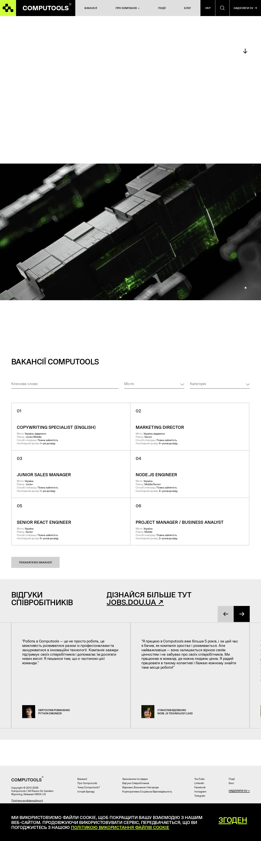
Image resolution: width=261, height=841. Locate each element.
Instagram (201, 791)
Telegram (201, 795)
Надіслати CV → (239, 790)
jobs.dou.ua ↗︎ (135, 601)
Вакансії (83, 778)
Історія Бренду (87, 791)
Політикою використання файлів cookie (120, 827)
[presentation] (226, 614)
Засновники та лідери (136, 778)
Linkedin (200, 783)
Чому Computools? (90, 787)
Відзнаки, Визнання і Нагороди (141, 787)
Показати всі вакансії (35, 562)
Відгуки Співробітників (137, 783)
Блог (233, 783)
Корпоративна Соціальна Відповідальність (148, 791)
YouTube (200, 778)
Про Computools (88, 783)
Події (233, 778)
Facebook (201, 787)
